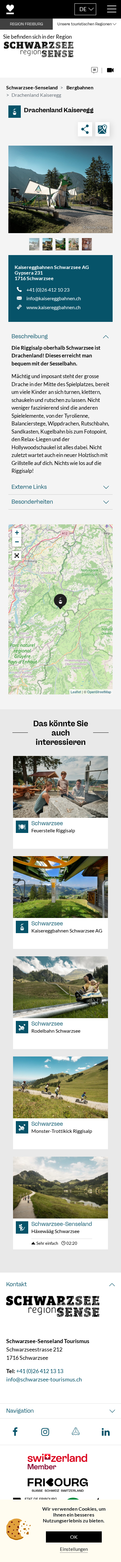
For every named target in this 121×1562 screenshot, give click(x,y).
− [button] (17, 542)
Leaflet (76, 691)
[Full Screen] (16, 555)
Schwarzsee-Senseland (32, 87)
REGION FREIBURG (26, 24)
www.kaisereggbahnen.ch (53, 307)
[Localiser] (102, 129)
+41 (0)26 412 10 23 (47, 289)
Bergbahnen (79, 87)
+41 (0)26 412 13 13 (39, 1371)
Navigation (20, 1410)
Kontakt (16, 1284)
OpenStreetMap (99, 691)
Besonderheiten (32, 501)
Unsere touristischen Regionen (84, 24)
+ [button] (17, 532)
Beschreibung (29, 336)
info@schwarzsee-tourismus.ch (44, 1379)
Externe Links (29, 487)
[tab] (60, 336)
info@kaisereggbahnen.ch (53, 298)
